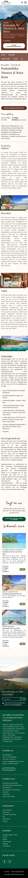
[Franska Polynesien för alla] (14, 583)
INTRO (3, 55)
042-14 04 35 (10, 759)
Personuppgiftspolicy (17, 871)
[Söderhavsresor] (6, 2)
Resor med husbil (9, 796)
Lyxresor (6, 792)
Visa (22, 569)
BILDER (15, 59)
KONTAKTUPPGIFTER (9, 769)
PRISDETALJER (5, 59)
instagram (10, 861)
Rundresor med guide (10, 783)
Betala (5, 839)
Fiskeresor (6, 794)
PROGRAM (12, 55)
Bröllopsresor (7, 787)
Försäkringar (7, 841)
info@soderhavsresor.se (16, 761)
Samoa (5, 821)
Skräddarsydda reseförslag (12, 785)
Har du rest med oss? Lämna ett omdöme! (14, 519)
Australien (6, 812)
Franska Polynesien (9, 814)
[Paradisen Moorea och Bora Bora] (14, 541)
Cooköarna (6, 819)
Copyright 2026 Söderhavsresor (14, 874)
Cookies (6, 871)
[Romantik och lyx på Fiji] (14, 617)
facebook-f (4, 861)
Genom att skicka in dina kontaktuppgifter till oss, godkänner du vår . (15, 703)
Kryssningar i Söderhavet (11, 790)
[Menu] (25, 2)
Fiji (4, 817)
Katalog (5, 844)
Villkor (5, 837)
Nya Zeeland (7, 810)
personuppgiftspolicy (16, 704)
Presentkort (7, 846)
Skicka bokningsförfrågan (14, 45)
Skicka (23, 699)
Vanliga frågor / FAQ (10, 835)
